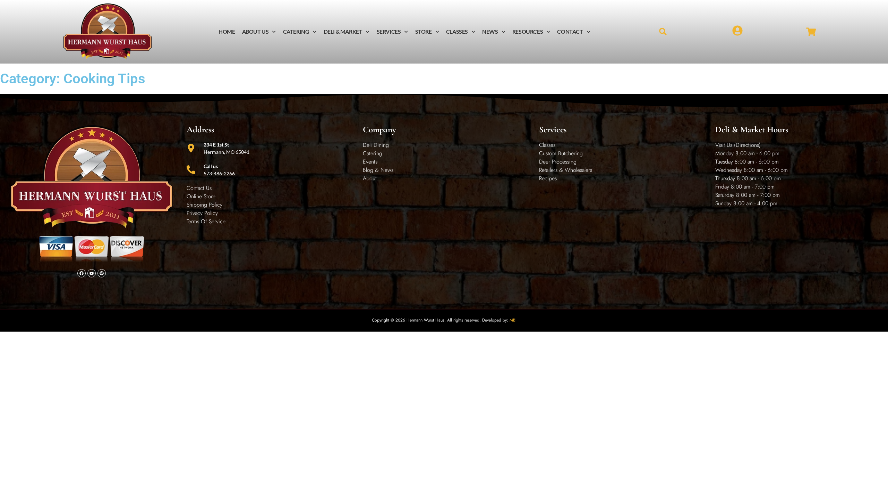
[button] (663, 32)
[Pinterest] (101, 273)
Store (423, 31)
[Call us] (191, 169)
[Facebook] (81, 273)
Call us (211, 166)
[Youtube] (91, 273)
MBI (513, 320)
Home (227, 31)
